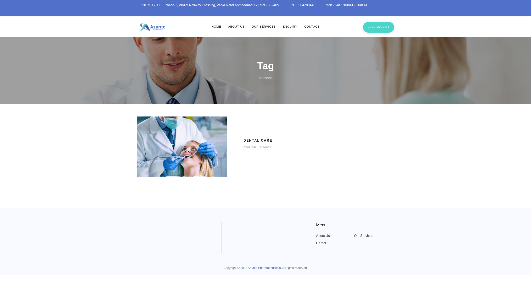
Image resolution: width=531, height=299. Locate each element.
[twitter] (387, 11)
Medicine (265, 146)
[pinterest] (381, 11)
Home (216, 26)
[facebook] (369, 11)
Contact (312, 26)
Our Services (264, 26)
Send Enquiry (378, 27)
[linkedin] (375, 11)
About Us (236, 26)
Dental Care (258, 140)
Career (321, 243)
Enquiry (290, 26)
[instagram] (393, 11)
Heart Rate (250, 146)
